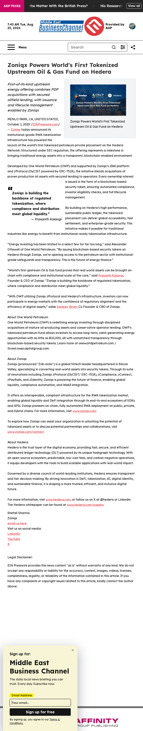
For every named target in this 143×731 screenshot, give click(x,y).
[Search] (113, 47)
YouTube (13, 539)
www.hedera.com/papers (85, 505)
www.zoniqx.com (84, 411)
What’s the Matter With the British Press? (52, 6)
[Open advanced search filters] (122, 47)
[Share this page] (133, 47)
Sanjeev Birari (67, 307)
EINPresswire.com (45, 124)
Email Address (22, 695)
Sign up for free (40, 712)
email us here (17, 523)
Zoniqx (15, 129)
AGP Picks (12, 6)
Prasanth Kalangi (110, 275)
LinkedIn (13, 534)
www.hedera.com (58, 499)
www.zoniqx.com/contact (25, 432)
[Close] (72, 650)
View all (134, 6)
